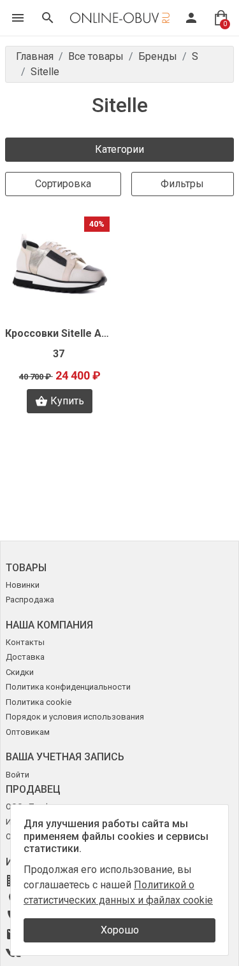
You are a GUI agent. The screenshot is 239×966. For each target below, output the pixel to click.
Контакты (25, 642)
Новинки (23, 585)
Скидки (20, 672)
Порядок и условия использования (75, 716)
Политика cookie (38, 702)
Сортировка (63, 184)
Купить (67, 401)
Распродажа (30, 599)
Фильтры (182, 184)
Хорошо (120, 930)
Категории (119, 149)
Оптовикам (28, 732)
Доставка (25, 657)
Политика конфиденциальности (68, 687)
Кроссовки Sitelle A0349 (60, 333)
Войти (17, 774)
